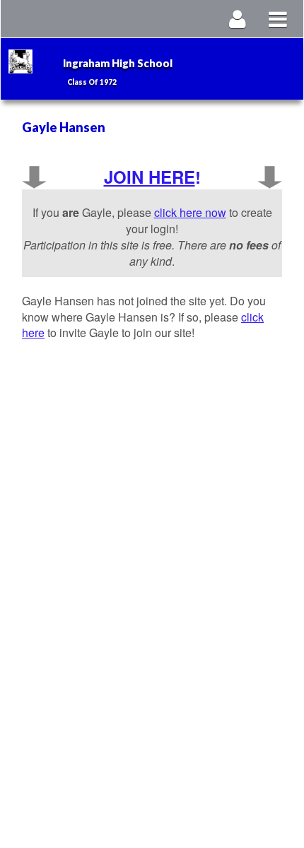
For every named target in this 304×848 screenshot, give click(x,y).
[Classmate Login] (238, 18)
